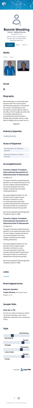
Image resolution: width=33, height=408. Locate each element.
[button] (4, 89)
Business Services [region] (10, 136)
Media (6, 52)
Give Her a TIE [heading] (9, 310)
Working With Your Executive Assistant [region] (13, 150)
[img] (17, 20)
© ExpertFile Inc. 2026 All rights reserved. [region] (16, 403)
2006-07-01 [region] (8, 178)
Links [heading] (6, 271)
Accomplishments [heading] (12, 164)
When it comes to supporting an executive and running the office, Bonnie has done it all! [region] (16, 38)
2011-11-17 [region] (8, 295)
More (17, 45)
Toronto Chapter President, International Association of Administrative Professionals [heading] (16, 172)
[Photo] (10, 68)
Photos (6, 57)
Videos (12, 57)
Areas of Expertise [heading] (12, 143)
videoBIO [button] (6, 276)
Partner (16, 32)
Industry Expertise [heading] (12, 131)
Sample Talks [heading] (9, 304)
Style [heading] (5, 328)
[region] (16, 34)
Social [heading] (6, 83)
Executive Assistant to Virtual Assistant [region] (13, 156)
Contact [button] (9, 45)
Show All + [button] (16, 124)
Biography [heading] (8, 96)
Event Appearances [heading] (13, 283)
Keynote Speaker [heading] (10, 289)
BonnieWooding (16, 29)
